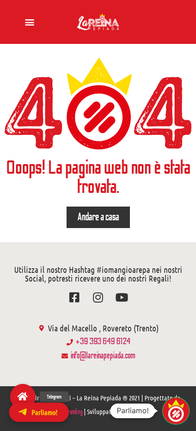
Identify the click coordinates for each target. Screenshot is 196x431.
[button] (29, 21)
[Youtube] (122, 297)
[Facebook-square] (74, 297)
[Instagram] (98, 297)
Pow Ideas (134, 412)
